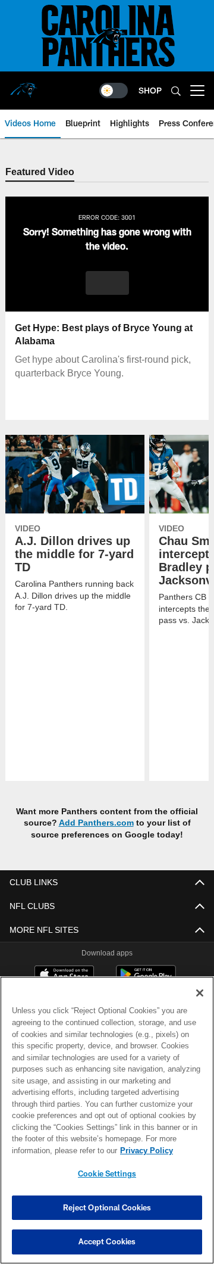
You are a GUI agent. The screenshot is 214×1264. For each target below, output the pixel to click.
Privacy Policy (52, 1150)
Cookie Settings (107, 1173)
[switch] (113, 90)
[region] (107, 1120)
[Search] (176, 91)
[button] (107, 283)
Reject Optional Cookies (107, 1207)
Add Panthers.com (96, 823)
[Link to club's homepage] (24, 85)
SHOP (150, 90)
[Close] (200, 993)
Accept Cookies (107, 1241)
